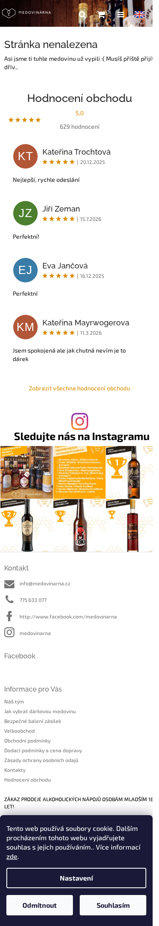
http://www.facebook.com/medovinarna (68, 616)
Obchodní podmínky (27, 740)
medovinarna (35, 633)
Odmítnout (39, 905)
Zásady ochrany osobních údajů (41, 760)
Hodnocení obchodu (27, 779)
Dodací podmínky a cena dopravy (43, 750)
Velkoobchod (19, 731)
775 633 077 (33, 600)
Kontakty (14, 770)
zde (11, 856)
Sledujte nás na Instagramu (82, 436)
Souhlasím (113, 905)
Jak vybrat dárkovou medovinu (40, 711)
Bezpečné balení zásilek (32, 721)
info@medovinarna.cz (45, 583)
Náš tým (14, 701)
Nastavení (76, 878)
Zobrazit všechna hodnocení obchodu (79, 388)
